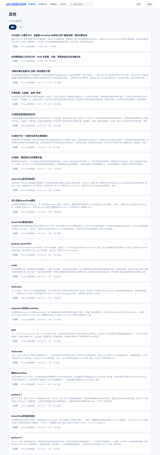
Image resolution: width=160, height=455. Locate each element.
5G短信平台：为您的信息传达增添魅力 (29, 136)
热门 (21, 27)
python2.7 (16, 394)
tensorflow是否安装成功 (23, 179)
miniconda (16, 351)
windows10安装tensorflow (24, 308)
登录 (138, 4)
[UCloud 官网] (16, 4)
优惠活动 (53, 4)
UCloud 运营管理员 (28, 46)
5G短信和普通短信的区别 (23, 114)
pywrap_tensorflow (21, 243)
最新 (12, 27)
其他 (16, 46)
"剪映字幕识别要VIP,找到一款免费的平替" (31, 71)
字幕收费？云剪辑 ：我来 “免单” (26, 93)
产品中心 (63, 4)
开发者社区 (42, 4)
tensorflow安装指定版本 (23, 416)
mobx (14, 265)
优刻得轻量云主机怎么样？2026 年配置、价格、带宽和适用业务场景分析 (45, 57)
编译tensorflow (19, 373)
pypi (13, 330)
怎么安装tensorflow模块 (23, 200)
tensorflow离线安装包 (22, 222)
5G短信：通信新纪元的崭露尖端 (26, 157)
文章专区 (32, 4)
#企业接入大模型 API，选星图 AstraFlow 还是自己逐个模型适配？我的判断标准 (49, 35)
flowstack (16, 287)
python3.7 (16, 437)
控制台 (149, 4)
